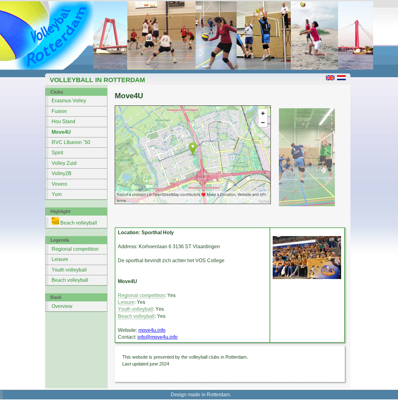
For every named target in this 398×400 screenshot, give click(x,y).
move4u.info (151, 330)
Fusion (59, 111)
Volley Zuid (64, 163)
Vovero (59, 184)
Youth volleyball (69, 269)
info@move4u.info (157, 337)
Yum (57, 194)
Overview (62, 306)
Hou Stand (63, 121)
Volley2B (62, 173)
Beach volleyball (78, 223)
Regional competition (75, 249)
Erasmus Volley (69, 100)
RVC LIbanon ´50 (71, 142)
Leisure (60, 259)
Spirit (57, 152)
